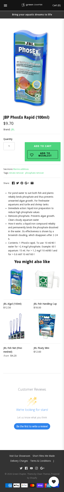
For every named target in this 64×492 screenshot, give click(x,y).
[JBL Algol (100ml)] (16, 282)
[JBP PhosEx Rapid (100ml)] (32, 28)
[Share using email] (32, 183)
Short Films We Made (44, 455)
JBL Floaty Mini (41, 348)
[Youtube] (31, 468)
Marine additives (21, 169)
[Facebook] (26, 468)
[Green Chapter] (32, 5)
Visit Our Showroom (19, 455)
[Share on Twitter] (17, 183)
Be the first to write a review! (32, 426)
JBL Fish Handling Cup (45, 303)
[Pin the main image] (21, 183)
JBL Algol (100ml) (12, 303)
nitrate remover (16, 173)
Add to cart (43, 151)
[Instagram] (36, 468)
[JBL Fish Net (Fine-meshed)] (16, 326)
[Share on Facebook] (13, 183)
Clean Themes (43, 474)
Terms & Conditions (40, 460)
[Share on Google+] (27, 183)
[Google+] (42, 468)
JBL (13, 129)
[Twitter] (21, 468)
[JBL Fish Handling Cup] (47, 282)
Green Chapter (19, 474)
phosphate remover (34, 173)
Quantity (7, 139)
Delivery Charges (19, 460)
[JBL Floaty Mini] (47, 326)
